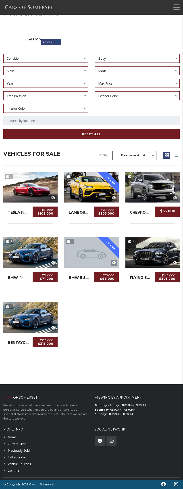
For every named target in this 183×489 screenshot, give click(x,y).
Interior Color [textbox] (16, 108)
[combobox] (45, 58)
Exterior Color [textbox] (108, 96)
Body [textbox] (102, 58)
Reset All (49, 42)
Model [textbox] (102, 71)
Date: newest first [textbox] (133, 155)
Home (12, 437)
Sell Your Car (17, 457)
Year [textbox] (10, 83)
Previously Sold (19, 450)
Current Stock (17, 444)
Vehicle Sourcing (19, 464)
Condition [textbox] (14, 58)
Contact (13, 470)
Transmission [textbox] (16, 96)
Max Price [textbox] (105, 83)
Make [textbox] (11, 71)
